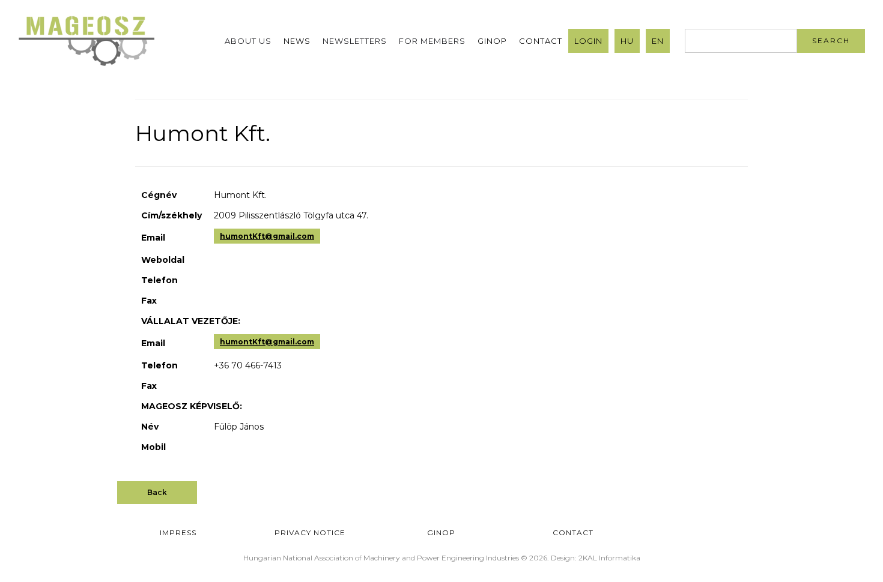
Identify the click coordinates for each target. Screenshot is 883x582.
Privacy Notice (310, 532)
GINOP (492, 41)
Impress (178, 532)
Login (588, 41)
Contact (540, 41)
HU (627, 41)
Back (157, 492)
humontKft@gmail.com (267, 236)
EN (658, 41)
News (297, 41)
